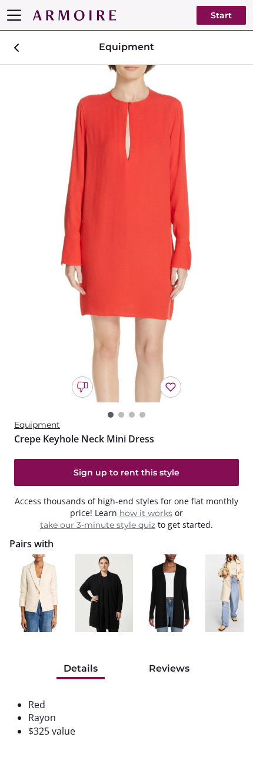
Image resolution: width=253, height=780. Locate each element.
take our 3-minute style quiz (97, 525)
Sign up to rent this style (126, 472)
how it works (145, 513)
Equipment (37, 424)
